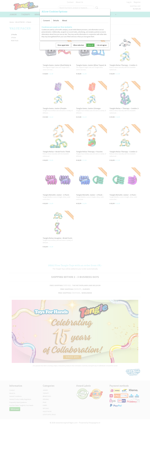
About (64, 20)
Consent (46, 20)
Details (56, 20)
